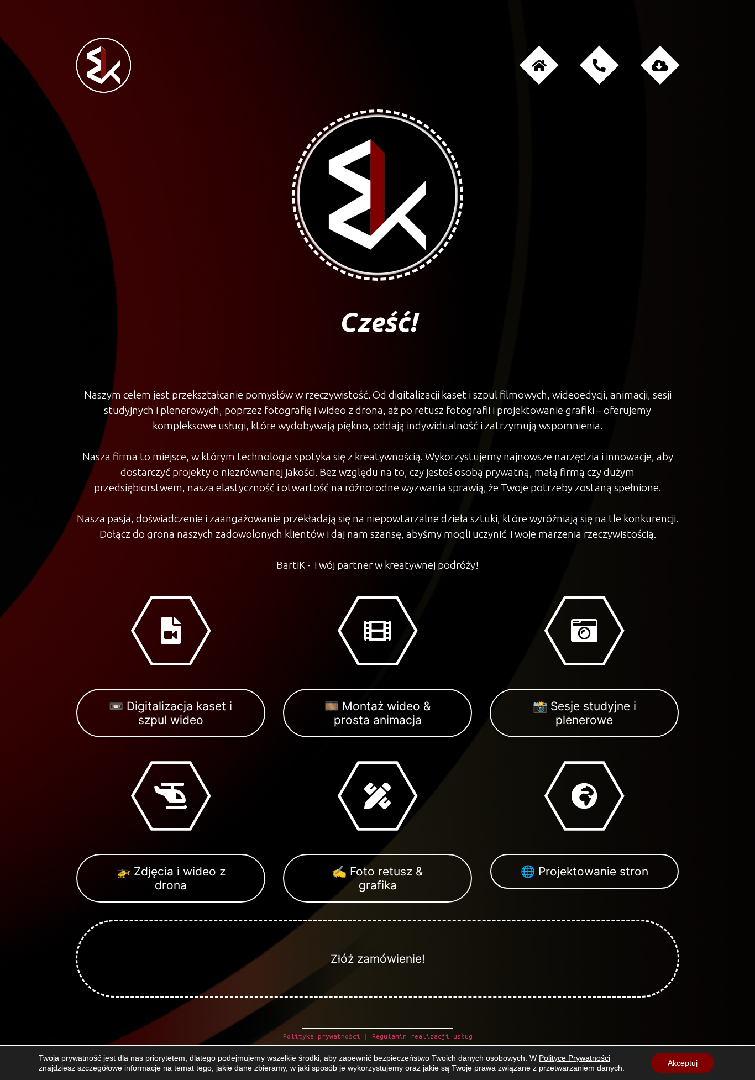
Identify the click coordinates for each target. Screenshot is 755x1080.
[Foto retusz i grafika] (378, 795)
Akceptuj (683, 1062)
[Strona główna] (539, 65)
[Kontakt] (599, 65)
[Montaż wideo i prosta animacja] (378, 631)
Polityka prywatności (321, 1036)
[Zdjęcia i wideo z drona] (170, 795)
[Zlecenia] (659, 65)
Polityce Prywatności (574, 1057)
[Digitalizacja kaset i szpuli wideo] (170, 631)
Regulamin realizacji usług (422, 1036)
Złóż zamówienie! (378, 959)
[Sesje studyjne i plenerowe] (584, 631)
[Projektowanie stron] (584, 795)
